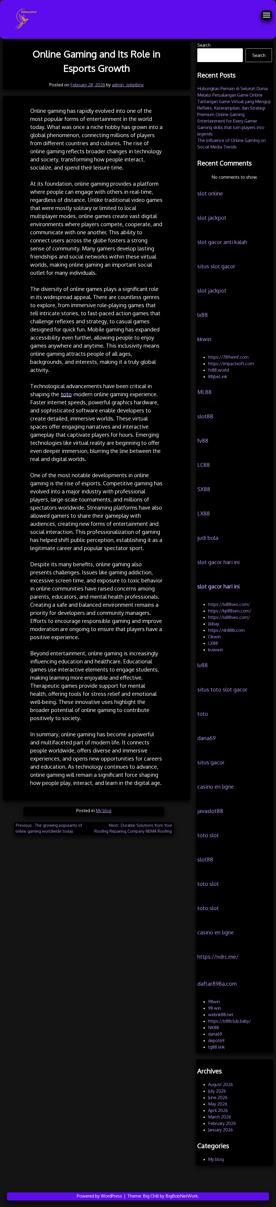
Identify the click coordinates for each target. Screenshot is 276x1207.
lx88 (202, 314)
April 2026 (218, 1110)
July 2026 (217, 1091)
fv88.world (218, 370)
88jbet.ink (217, 376)
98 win (214, 1008)
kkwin (204, 339)
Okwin (214, 636)
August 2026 (220, 1084)
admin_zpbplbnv (128, 84)
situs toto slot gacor (222, 689)
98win (214, 1001)
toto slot (208, 835)
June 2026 (217, 1097)
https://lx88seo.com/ (229, 617)
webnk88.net (220, 1014)
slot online (210, 193)
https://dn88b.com (226, 630)
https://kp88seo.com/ (229, 610)
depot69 (216, 1040)
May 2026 (217, 1104)
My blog (103, 810)
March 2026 (219, 1117)
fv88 (202, 440)
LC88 (203, 464)
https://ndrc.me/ (218, 956)
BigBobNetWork (181, 1196)
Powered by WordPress (100, 1196)
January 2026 (220, 1130)
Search (204, 45)
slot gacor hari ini (218, 561)
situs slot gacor (216, 266)
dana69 (206, 737)
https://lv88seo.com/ (229, 604)
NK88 (213, 1027)
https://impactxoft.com (231, 363)
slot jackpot (211, 217)
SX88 (203, 489)
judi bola (207, 537)
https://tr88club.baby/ (229, 1021)
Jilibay (213, 623)
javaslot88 (210, 810)
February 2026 (222, 1123)
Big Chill (151, 1196)
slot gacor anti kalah (222, 241)
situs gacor (211, 762)
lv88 (202, 665)
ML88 (204, 391)
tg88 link (216, 1047)
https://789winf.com (228, 357)
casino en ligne (215, 786)
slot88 (205, 416)
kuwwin (215, 649)
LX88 (203, 513)
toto (202, 713)
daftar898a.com (217, 983)
